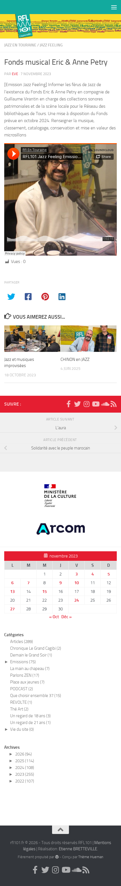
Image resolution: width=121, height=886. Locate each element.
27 (12, 608)
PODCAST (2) (21, 688)
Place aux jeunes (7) (27, 682)
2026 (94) (23, 754)
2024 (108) (24, 767)
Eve (15, 74)
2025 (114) (24, 760)
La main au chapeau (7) (30, 668)
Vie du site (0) (22, 729)
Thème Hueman (90, 857)
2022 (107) (24, 781)
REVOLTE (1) (21, 702)
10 (76, 582)
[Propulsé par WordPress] (57, 857)
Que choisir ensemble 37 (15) (35, 695)
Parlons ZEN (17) (24, 675)
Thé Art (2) (19, 709)
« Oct (54, 616)
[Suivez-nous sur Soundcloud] (104, 404)
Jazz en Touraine (20, 45)
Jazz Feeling (51, 45)
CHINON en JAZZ (74, 359)
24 (76, 600)
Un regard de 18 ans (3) (30, 715)
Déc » (66, 616)
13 (12, 591)
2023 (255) (24, 774)
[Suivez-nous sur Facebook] (68, 404)
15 (44, 591)
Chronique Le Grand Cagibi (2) (35, 648)
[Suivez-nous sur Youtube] (95, 404)
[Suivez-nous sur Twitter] (77, 404)
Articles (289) (21, 641)
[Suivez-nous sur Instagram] (86, 404)
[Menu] (114, 7)
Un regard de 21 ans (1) (30, 722)
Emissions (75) (23, 661)
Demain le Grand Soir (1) (31, 655)
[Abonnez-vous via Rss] (113, 404)
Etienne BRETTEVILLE (78, 848)
